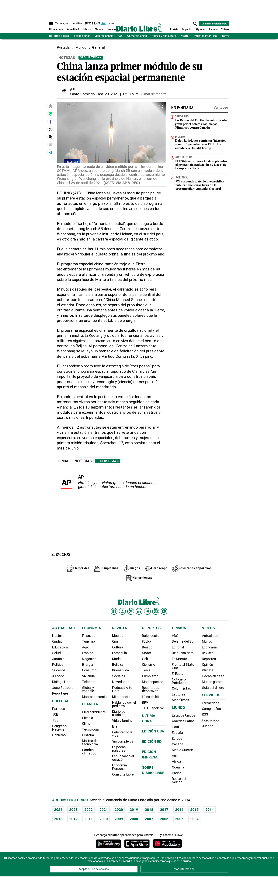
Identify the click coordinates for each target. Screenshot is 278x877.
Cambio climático (89, 751)
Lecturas (179, 694)
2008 (134, 819)
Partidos (58, 709)
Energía (87, 664)
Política (87, 29)
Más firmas (180, 700)
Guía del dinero (213, 688)
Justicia (58, 659)
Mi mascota (121, 697)
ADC (175, 636)
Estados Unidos (183, 715)
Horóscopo (210, 720)
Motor (146, 653)
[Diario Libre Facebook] (114, 611)
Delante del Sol (183, 641)
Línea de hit (150, 697)
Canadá (177, 744)
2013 (58, 819)
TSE (55, 720)
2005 (179, 819)
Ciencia (87, 718)
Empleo (87, 653)
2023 (73, 809)
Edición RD (152, 741)
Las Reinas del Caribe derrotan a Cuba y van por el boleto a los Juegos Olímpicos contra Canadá (201, 124)
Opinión (200, 29)
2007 (149, 819)
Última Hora (56, 29)
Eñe (114, 726)
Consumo (89, 670)
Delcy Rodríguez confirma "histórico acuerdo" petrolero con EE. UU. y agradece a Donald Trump (200, 144)
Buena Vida (120, 670)
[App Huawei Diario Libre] (167, 843)
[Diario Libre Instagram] (122, 611)
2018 (149, 809)
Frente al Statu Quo (183, 666)
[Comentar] (50, 137)
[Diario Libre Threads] (155, 611)
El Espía (177, 674)
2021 (103, 809)
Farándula (119, 653)
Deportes (187, 29)
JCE (55, 714)
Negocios (89, 659)
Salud (56, 653)
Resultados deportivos (150, 689)
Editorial (178, 647)
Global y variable (88, 689)
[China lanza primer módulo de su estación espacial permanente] (50, 114)
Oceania (178, 767)
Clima (86, 723)
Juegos (207, 726)
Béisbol (147, 647)
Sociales (118, 676)
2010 (103, 819)
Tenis (146, 670)
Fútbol (146, 641)
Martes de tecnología (90, 742)
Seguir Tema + (91, 57)
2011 (88, 819)
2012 (73, 819)
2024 (58, 809)
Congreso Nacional (59, 727)
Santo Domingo (82, 94)
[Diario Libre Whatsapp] (164, 611)
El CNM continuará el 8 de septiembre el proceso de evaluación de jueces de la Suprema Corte (201, 165)
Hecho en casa (213, 676)
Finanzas (88, 636)
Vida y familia (122, 721)
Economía (112, 29)
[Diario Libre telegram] (147, 611)
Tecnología (90, 729)
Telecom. (89, 682)
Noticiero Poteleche (179, 681)
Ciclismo (148, 664)
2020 (119, 809)
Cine (115, 641)
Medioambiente (94, 712)
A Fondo (58, 676)
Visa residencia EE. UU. (108, 36)
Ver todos (221, 107)
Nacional (58, 636)
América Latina (183, 721)
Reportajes (60, 693)
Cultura (117, 647)
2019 (134, 809)
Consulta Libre (123, 774)
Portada (63, 47)
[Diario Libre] (139, 27)
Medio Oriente (182, 750)
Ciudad (57, 641)
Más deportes (152, 682)
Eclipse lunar (82, 36)
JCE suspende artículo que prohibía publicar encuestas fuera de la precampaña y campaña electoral (199, 185)
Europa (177, 738)
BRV (145, 702)
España (177, 733)
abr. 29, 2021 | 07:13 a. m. (118, 94)
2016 (179, 809)
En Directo (179, 659)
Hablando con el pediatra (124, 704)
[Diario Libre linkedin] (139, 611)
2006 (164, 819)
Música (117, 636)
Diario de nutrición (118, 713)
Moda (116, 659)
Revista (174, 29)
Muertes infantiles (205, 36)
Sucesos (59, 670)
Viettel (185, 36)
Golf (145, 659)
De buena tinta (183, 653)
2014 (209, 809)
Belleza (117, 664)
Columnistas (181, 688)
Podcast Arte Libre (122, 689)
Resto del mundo (179, 780)
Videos (225, 29)
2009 (119, 819)
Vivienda (88, 676)
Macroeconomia (94, 697)
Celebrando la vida (122, 734)
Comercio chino (137, 36)
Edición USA (153, 731)
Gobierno (59, 735)
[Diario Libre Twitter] (130, 611)
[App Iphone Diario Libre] (137, 843)
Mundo (99, 29)
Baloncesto (150, 636)
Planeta (213, 29)
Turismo (88, 641)
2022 (88, 809)
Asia (175, 756)
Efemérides (210, 703)
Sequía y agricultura (164, 36)
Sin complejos (122, 741)
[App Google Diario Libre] (108, 843)
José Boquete (62, 688)
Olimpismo (150, 676)
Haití (175, 727)
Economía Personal (119, 767)
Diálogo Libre (61, 682)
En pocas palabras (119, 748)
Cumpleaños (211, 709)
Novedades (120, 682)
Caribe (177, 773)
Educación (60, 647)
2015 (194, 809)
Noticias (83, 461)
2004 (194, 819)
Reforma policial (59, 36)
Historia (88, 735)
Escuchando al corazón (123, 757)
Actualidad (72, 29)
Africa (176, 761)
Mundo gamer (212, 682)
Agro (85, 647)
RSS (205, 714)
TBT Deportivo (153, 708)
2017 (164, 809)
